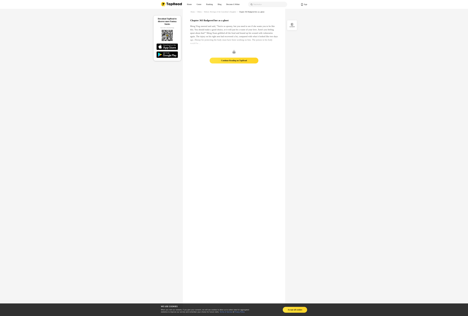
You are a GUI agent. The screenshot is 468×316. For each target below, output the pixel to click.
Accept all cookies (295, 310)
